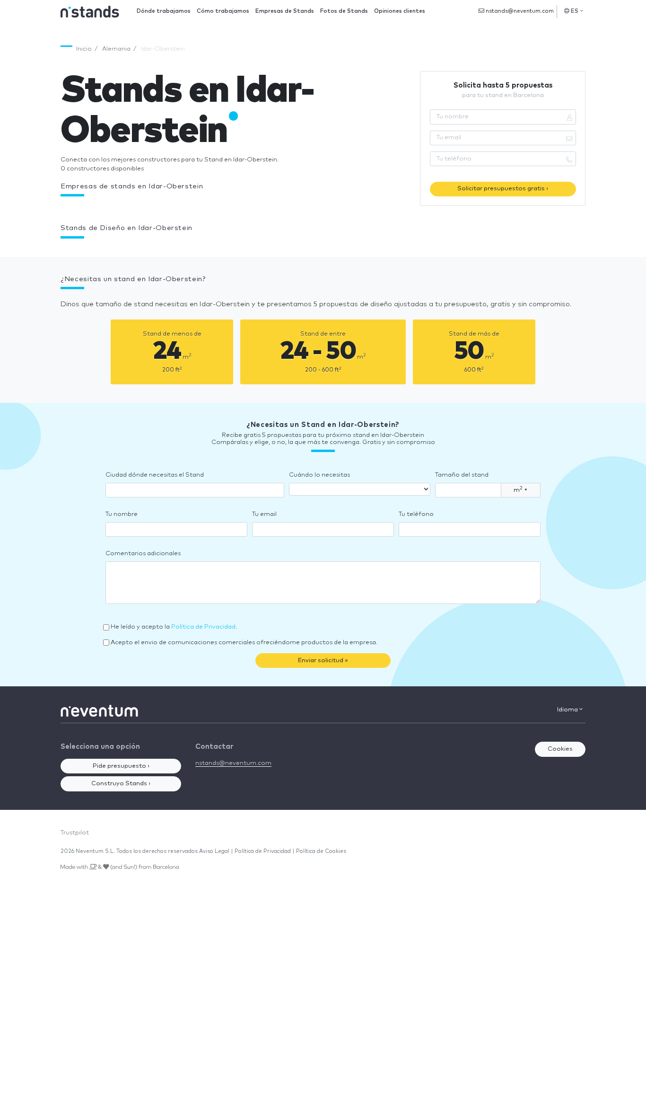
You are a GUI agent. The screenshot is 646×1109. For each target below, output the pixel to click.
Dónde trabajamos (164, 11)
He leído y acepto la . (174, 627)
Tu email (264, 514)
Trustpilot (75, 833)
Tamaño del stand (462, 475)
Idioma (568, 710)
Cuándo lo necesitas (319, 475)
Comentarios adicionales (143, 553)
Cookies (560, 749)
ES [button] (574, 11)
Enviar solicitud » (323, 660)
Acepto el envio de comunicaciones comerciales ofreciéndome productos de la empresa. (244, 642)
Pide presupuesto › (121, 766)
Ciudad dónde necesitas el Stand (154, 475)
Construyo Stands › (120, 784)
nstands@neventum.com (519, 11)
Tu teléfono (416, 514)
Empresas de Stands (284, 11)
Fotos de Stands (344, 11)
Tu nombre (121, 514)
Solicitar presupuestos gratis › (502, 189)
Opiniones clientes (399, 11)
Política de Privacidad (203, 627)
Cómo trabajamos (223, 11)
